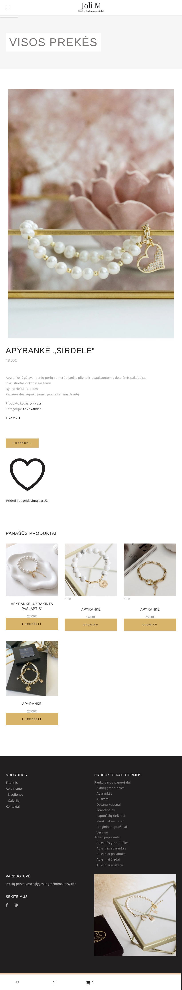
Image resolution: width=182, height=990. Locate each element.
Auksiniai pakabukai (111, 854)
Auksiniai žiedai (108, 859)
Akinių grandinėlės (111, 788)
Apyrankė (91, 609)
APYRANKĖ (32, 704)
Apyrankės (32, 409)
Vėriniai (102, 832)
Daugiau (90, 624)
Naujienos (15, 794)
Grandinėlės (106, 810)
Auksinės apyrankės (111, 848)
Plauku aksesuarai (110, 821)
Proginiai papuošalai (112, 827)
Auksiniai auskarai (110, 865)
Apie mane (14, 788)
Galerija (14, 800)
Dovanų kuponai (109, 804)
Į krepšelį (22, 443)
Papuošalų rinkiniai (111, 815)
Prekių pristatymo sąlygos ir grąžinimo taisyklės (41, 884)
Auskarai (103, 799)
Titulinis (12, 782)
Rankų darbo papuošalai (112, 782)
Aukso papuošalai (107, 837)
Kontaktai (13, 806)
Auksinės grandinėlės (113, 843)
